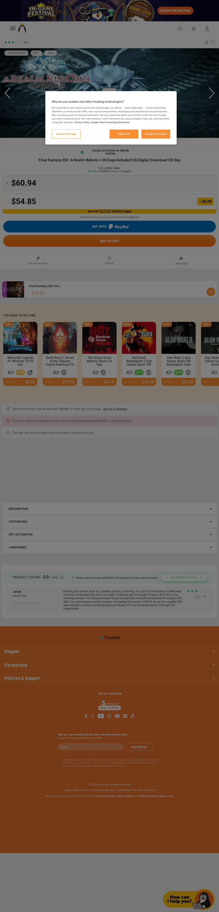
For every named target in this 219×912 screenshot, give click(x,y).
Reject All (124, 133)
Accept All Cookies (156, 133)
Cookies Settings (66, 133)
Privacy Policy (82, 122)
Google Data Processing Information (110, 122)
